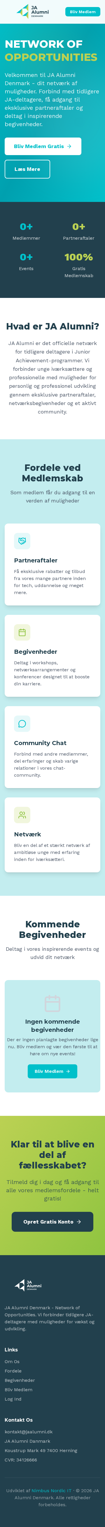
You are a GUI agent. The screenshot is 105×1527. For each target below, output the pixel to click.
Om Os (12, 1361)
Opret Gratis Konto (48, 1222)
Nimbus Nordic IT (52, 1490)
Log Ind (13, 1399)
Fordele (13, 1371)
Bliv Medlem (83, 11)
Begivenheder (20, 1380)
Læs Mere (27, 169)
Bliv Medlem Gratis (39, 146)
